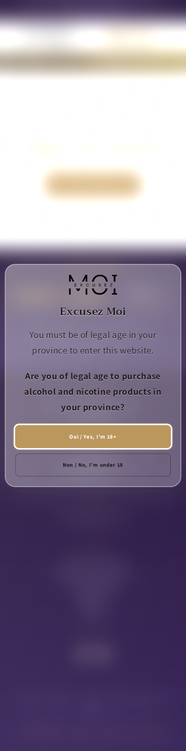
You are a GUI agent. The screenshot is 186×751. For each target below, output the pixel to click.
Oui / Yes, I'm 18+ (92, 436)
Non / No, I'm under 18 (93, 464)
